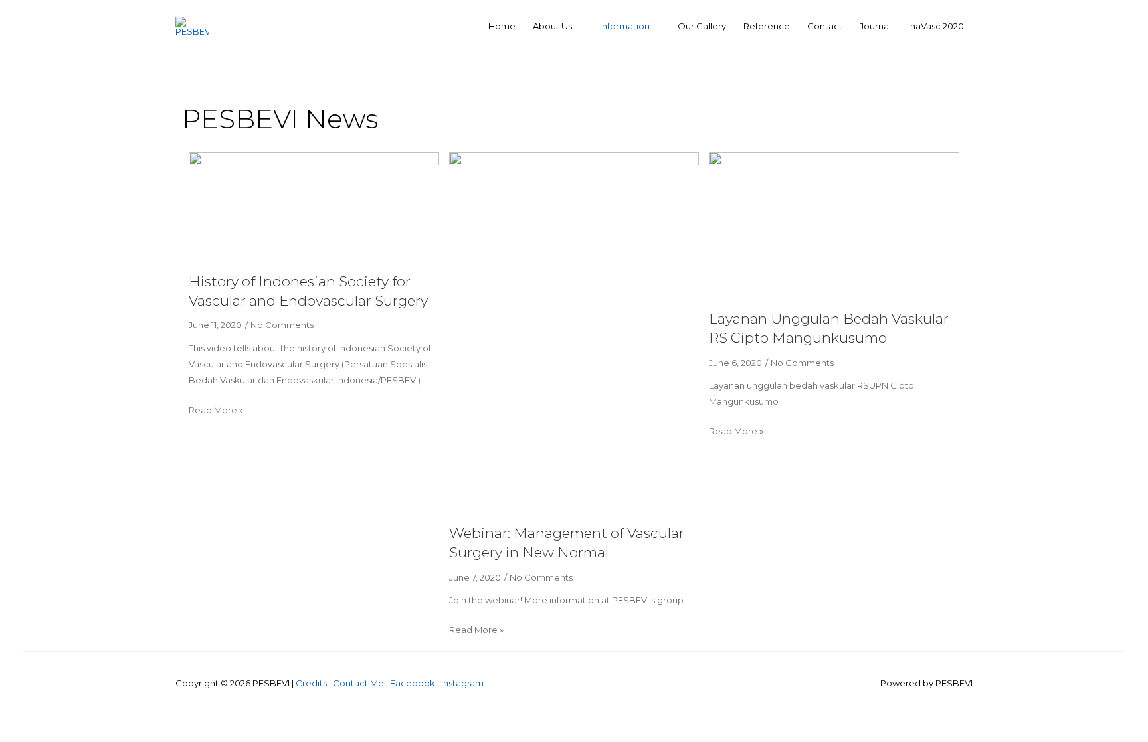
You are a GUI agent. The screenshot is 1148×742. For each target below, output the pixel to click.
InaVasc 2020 (936, 26)
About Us (552, 26)
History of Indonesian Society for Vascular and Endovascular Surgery (308, 291)
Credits (311, 683)
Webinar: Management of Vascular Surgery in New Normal (566, 543)
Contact (824, 26)
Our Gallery (702, 26)
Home (502, 26)
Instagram (462, 683)
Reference (766, 26)
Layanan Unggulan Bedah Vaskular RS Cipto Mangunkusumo (829, 328)
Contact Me (358, 683)
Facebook (412, 683)
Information (625, 26)
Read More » (216, 410)
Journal (875, 26)
